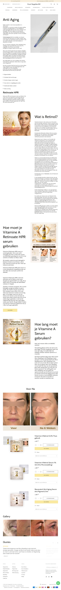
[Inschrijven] (57, 567)
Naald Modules (6, 568)
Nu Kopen (10, 310)
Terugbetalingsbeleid (20, 585)
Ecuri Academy (25, 568)
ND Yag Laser (15, 570)
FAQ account (24, 570)
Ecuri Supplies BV (9, 584)
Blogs (23, 576)
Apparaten (5, 570)
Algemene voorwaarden (8, 587)
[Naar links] (54, 543)
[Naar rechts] (56, 543)
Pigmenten (5, 566)
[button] (51, 4)
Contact (23, 572)
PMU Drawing (15, 572)
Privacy (23, 574)
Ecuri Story (24, 566)
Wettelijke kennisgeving (25, 587)
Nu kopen (46, 448)
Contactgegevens (17, 587)
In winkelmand (50, 471)
